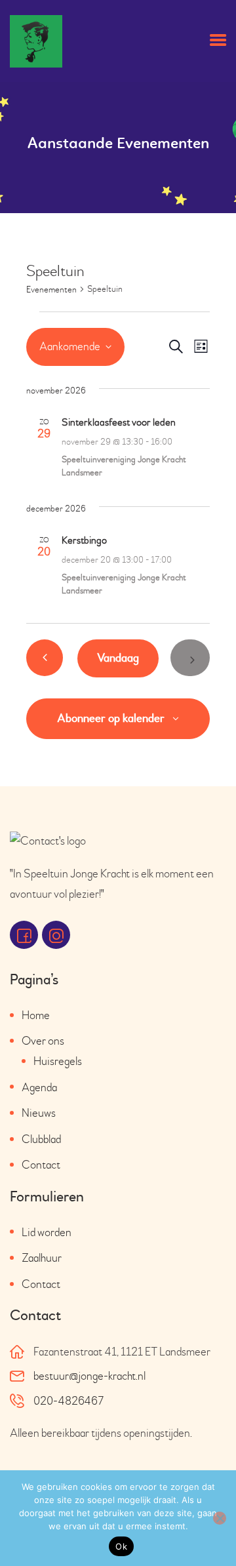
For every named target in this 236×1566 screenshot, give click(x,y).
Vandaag (118, 658)
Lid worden (46, 1232)
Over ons (43, 1041)
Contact (41, 1165)
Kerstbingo (84, 540)
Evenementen (51, 289)
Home (36, 1015)
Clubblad (41, 1139)
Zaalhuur (42, 1258)
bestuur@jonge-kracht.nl (89, 1376)
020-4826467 (68, 1401)
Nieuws (39, 1113)
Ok (121, 1546)
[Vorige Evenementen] (44, 657)
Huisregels (57, 1061)
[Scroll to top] (206, 1528)
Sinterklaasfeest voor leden (119, 422)
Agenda (39, 1087)
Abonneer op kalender (111, 718)
